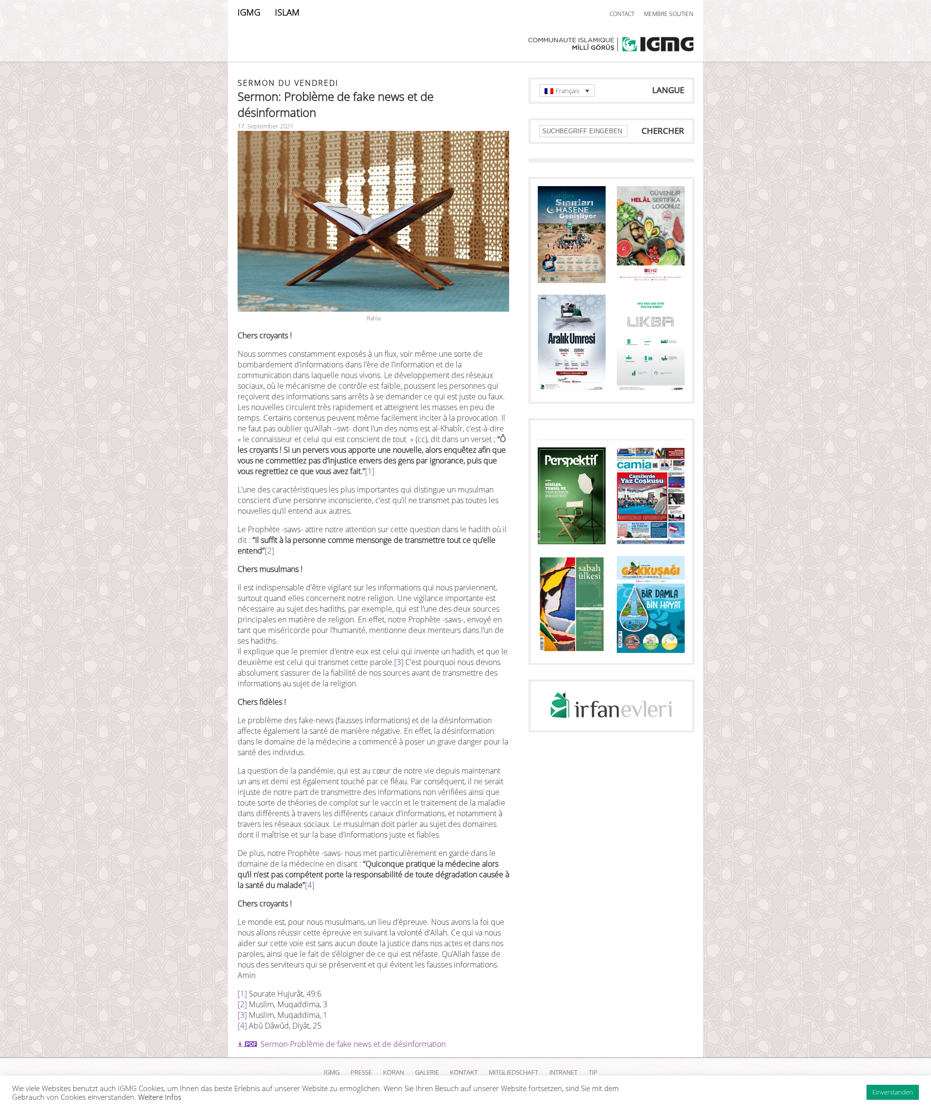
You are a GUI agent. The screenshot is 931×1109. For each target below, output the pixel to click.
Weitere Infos (159, 1097)
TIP (593, 1072)
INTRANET (563, 1072)
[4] (309, 885)
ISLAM (287, 12)
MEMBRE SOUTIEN (668, 14)
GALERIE (427, 1072)
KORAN (393, 1072)
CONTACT (622, 14)
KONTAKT (464, 1072)
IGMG (249, 12)
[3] (398, 662)
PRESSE (361, 1072)
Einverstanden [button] (892, 1092)
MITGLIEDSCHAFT (513, 1072)
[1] (369, 471)
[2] (269, 550)
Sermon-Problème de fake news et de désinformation (353, 1044)
